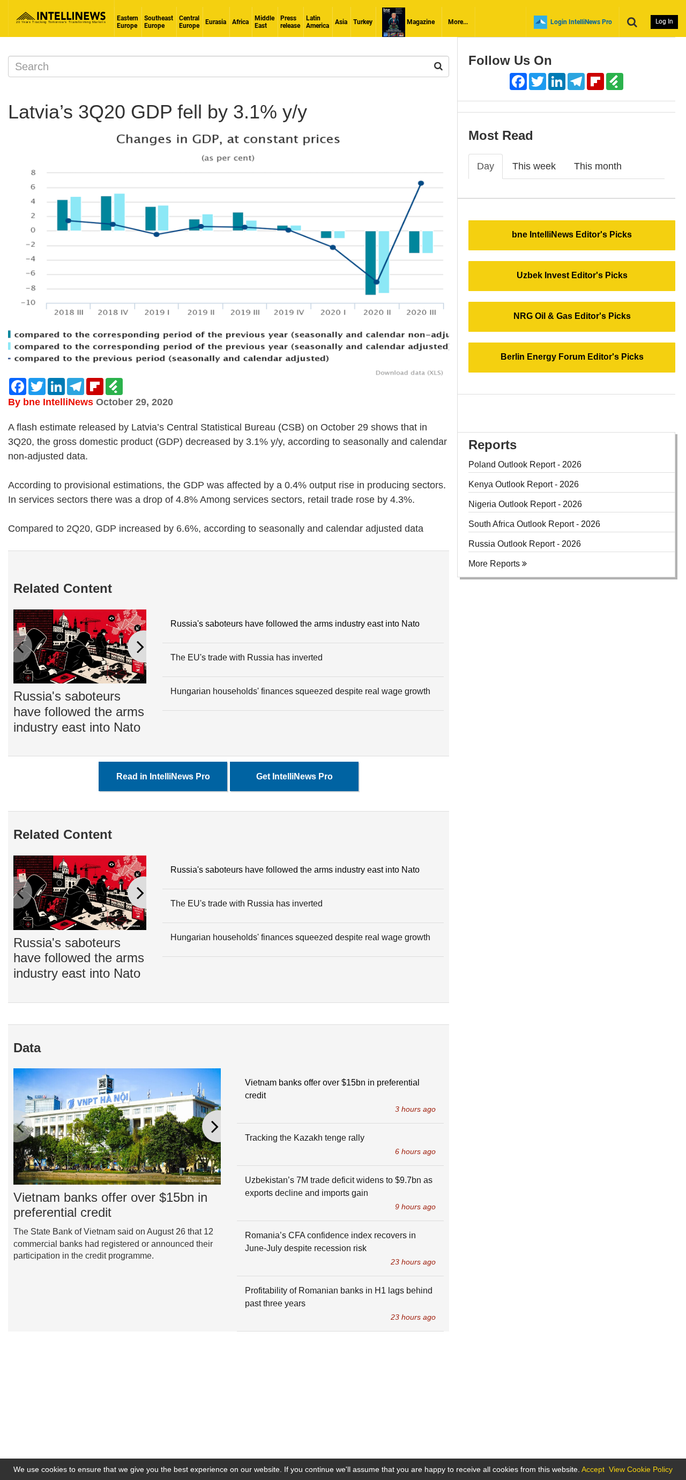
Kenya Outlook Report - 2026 (523, 484)
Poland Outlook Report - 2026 (524, 464)
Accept (593, 1469)
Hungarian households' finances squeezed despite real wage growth (300, 691)
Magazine (420, 22)
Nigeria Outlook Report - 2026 (525, 504)
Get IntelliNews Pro (294, 776)
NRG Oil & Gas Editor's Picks (572, 316)
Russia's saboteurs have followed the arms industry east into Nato (78, 711)
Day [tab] (485, 166)
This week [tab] (534, 166)
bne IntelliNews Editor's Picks (572, 234)
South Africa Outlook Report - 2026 (534, 524)
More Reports (495, 563)
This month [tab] (598, 166)
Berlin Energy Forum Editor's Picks (572, 356)
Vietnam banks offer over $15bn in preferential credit (110, 1205)
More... (458, 22)
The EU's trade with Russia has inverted (246, 657)
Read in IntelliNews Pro (163, 776)
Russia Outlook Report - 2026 (524, 543)
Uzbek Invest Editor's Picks (572, 275)
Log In (664, 21)
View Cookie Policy (641, 1469)
